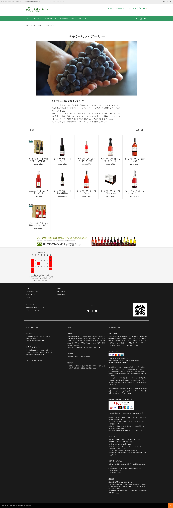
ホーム (28, 25)
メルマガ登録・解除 (61, 18)
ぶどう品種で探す (38, 25)
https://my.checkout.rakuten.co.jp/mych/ (120, 430)
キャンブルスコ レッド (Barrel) (62, 160)
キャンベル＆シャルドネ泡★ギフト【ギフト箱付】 (38, 160)
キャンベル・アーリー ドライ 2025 (86, 192)
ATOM (32, 304)
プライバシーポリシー (33, 310)
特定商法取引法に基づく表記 (35, 307)
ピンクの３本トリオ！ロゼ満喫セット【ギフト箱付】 (38, 224)
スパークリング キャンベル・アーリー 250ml (86, 160)
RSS (27, 304)
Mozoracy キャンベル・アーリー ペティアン (38, 192)
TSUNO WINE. (13, 505)
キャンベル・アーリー (52, 25)
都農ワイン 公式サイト (78, 18)
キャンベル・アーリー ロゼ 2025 (134, 160)
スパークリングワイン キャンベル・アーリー (134, 192)
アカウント (167, 1)
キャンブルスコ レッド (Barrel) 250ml (62, 192)
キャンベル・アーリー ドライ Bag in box (110, 192)
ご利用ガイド (36, 18)
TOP (28, 18)
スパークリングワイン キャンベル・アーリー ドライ (110, 160)
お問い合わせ (47, 18)
